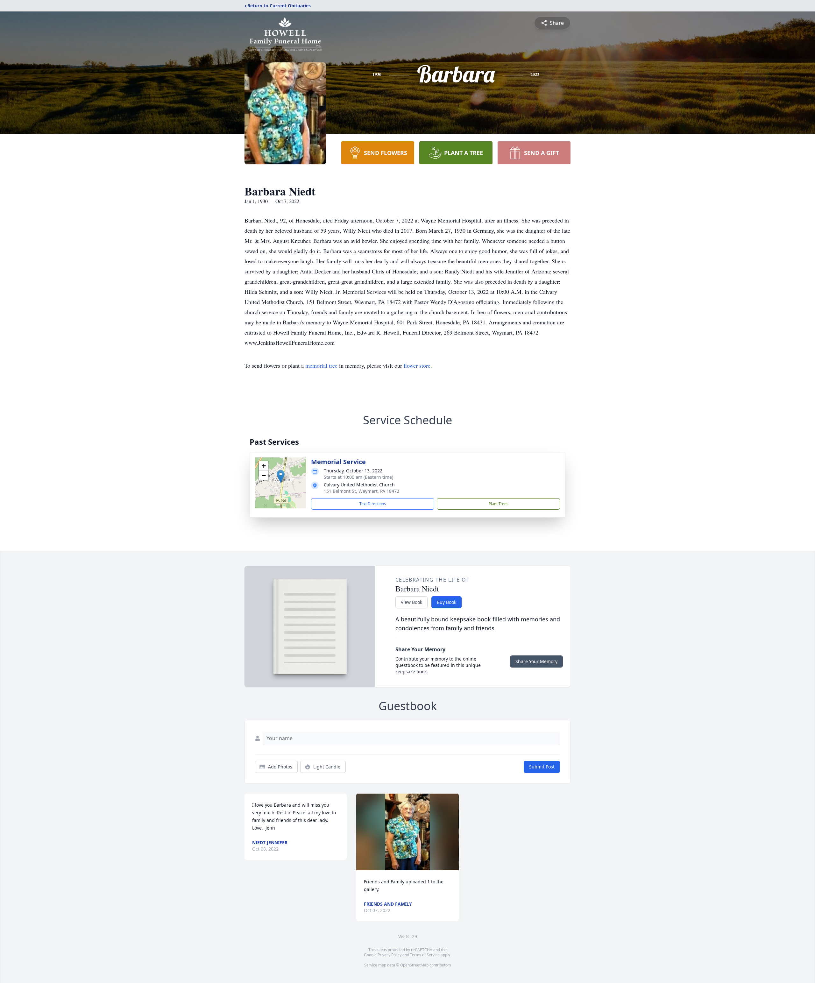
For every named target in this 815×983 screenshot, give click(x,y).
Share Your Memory (536, 661)
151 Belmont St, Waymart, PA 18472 (361, 491)
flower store (417, 365)
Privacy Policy (389, 955)
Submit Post (542, 767)
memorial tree (321, 365)
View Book (411, 602)
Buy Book (446, 602)
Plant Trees (498, 503)
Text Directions (372, 503)
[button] (281, 476)
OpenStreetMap (414, 965)
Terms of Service (425, 955)
